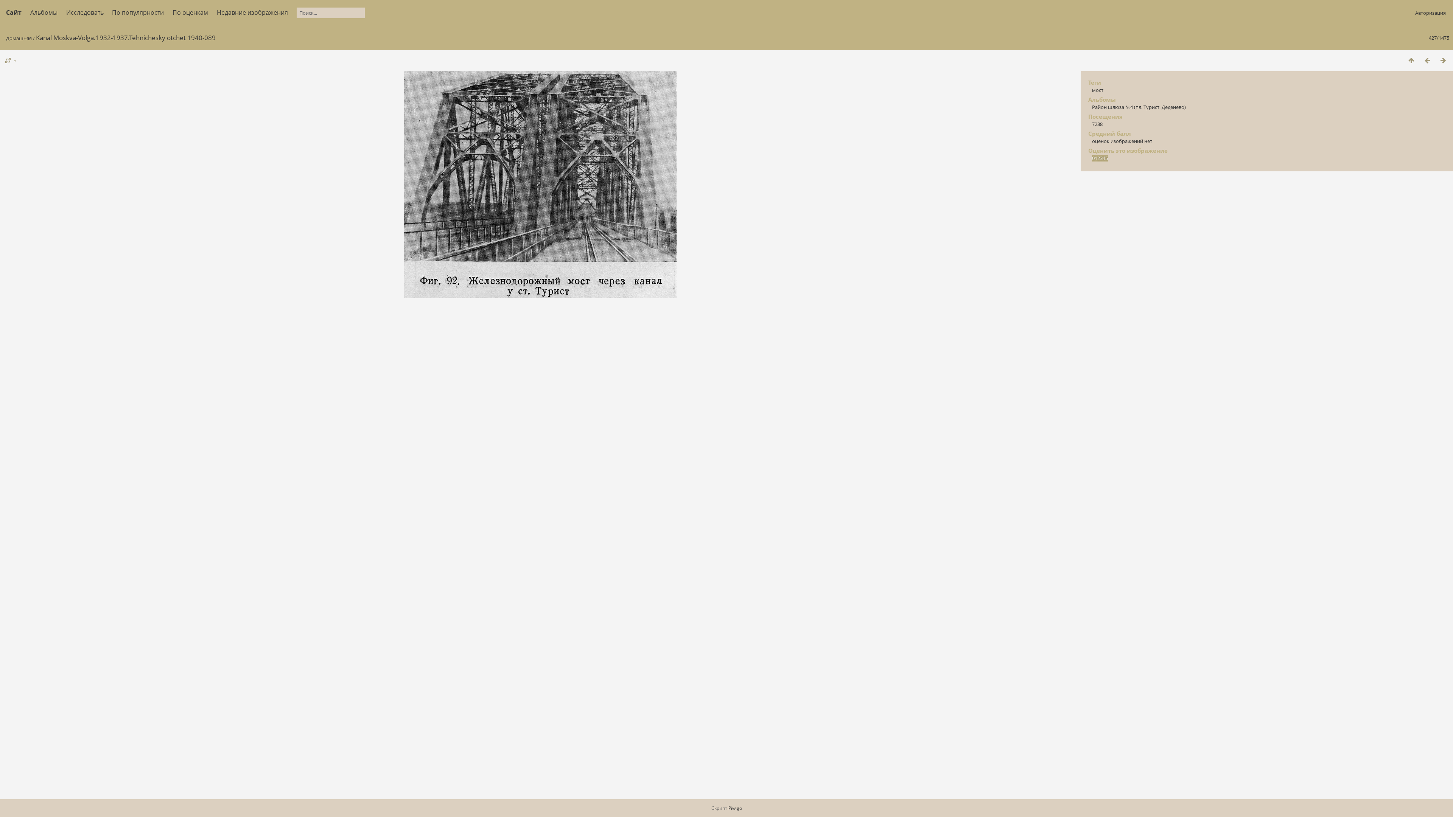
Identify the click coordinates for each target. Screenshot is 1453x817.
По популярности (138, 12)
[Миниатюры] (1411, 60)
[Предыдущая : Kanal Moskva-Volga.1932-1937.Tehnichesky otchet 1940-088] (1427, 60)
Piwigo (735, 808)
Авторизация (1430, 12)
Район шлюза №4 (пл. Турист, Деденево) (1139, 107)
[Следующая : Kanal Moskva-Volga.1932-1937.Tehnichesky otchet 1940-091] (1443, 60)
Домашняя (19, 38)
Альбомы (44, 12)
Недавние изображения (252, 12)
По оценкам (190, 12)
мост (1097, 90)
